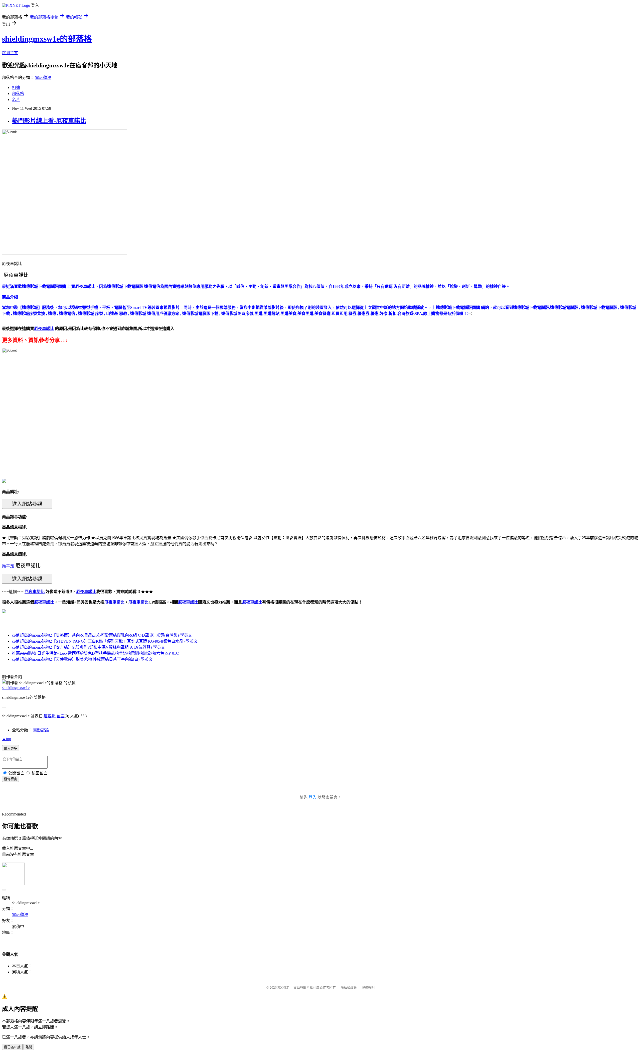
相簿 (16, 87)
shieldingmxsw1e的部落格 (47, 38)
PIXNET (283, 987)
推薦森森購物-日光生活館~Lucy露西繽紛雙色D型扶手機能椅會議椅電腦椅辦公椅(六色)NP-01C (95, 653)
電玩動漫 (43, 77)
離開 (29, 1047)
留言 (61, 716)
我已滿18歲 (12, 1047)
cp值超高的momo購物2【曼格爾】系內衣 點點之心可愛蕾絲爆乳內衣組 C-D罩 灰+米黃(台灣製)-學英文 (102, 635)
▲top (6, 739)
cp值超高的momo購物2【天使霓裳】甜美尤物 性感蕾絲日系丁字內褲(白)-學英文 (82, 659)
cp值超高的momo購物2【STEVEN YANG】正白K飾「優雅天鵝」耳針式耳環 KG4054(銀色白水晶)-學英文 (105, 641)
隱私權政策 (349, 987)
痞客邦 (50, 716)
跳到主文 (10, 53)
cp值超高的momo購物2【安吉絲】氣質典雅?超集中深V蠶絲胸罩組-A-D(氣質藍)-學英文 (88, 647)
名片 (16, 99)
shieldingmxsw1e (16, 687)
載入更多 (10, 748)
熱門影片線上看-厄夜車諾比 (49, 121)
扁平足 (8, 566)
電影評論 (41, 730)
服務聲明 (368, 987)
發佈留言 (10, 779)
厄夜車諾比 (44, 602)
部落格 (18, 93)
